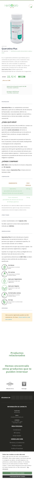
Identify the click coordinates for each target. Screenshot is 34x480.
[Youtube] (30, 398)
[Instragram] (22, 398)
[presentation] (29, 358)
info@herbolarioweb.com (17, 417)
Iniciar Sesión (17, 436)
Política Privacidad (17, 448)
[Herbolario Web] (12, 6)
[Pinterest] (26, 398)
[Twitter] (17, 398)
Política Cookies (17, 445)
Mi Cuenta (17, 433)
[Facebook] (13, 398)
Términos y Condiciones (17, 442)
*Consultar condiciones (12, 87)
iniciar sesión (22, 317)
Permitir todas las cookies (17, 473)
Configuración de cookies (17, 476)
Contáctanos (17, 430)
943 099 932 (17, 412)
